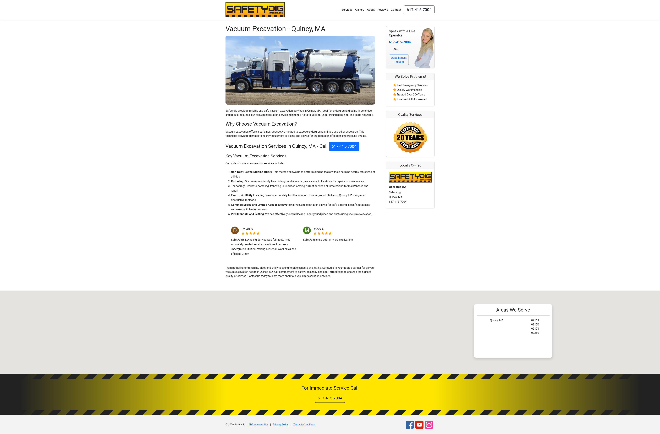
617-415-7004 (419, 9)
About (371, 9)
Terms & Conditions (304, 424)
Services (347, 9)
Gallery (359, 9)
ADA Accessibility (258, 424)
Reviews (382, 9)
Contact (396, 9)
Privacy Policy (280, 424)
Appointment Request (398, 59)
